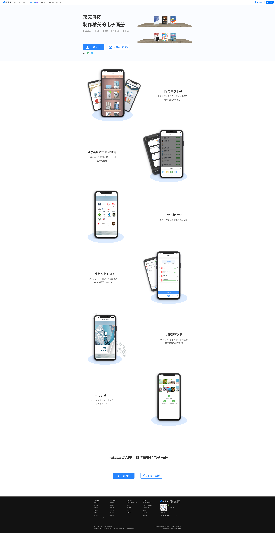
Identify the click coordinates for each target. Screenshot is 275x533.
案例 (20, 2)
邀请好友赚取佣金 (147, 502)
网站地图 (145, 515)
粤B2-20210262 (168, 526)
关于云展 (112, 502)
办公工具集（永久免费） (99, 518)
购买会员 (58, 2)
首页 (15, 2)
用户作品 (96, 505)
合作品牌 (112, 507)
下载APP (145, 512)
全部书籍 (96, 510)
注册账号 (96, 515)
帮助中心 (51, 2)
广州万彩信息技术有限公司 (102, 526)
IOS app (145, 510)
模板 (24, 2)
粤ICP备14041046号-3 (176, 526)
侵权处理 (129, 507)
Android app (146, 507)
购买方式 (112, 512)
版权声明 (129, 512)
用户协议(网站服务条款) (132, 502)
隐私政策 (129, 505)
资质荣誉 (112, 505)
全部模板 (96, 507)
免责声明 (129, 510)
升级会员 (112, 510)
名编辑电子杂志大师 (147, 505)
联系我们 (112, 515)
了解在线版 (120, 47)
